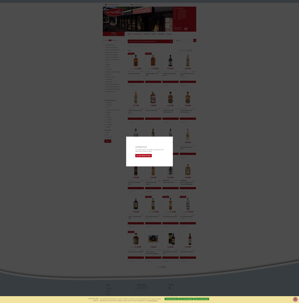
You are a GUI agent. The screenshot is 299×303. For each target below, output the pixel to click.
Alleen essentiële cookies (201, 299)
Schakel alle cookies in (171, 299)
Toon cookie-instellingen (186, 299)
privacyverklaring (152, 300)
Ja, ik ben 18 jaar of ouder (144, 155)
